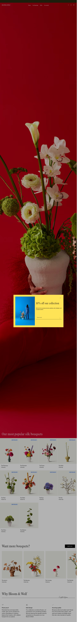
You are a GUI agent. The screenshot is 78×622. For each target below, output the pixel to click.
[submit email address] (60, 318)
